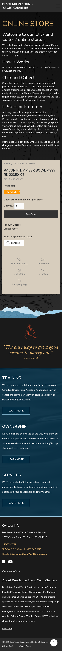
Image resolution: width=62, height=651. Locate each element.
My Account (42, 263)
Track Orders (19, 274)
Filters (31, 163)
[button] (14, 243)
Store (7, 163)
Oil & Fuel (19, 163)
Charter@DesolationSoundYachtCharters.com (24, 554)
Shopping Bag (19, 284)
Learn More (16, 410)
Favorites (43, 274)
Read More (7, 628)
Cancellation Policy (11, 571)
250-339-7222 (9, 544)
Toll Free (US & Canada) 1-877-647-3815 (21, 549)
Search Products (19, 263)
